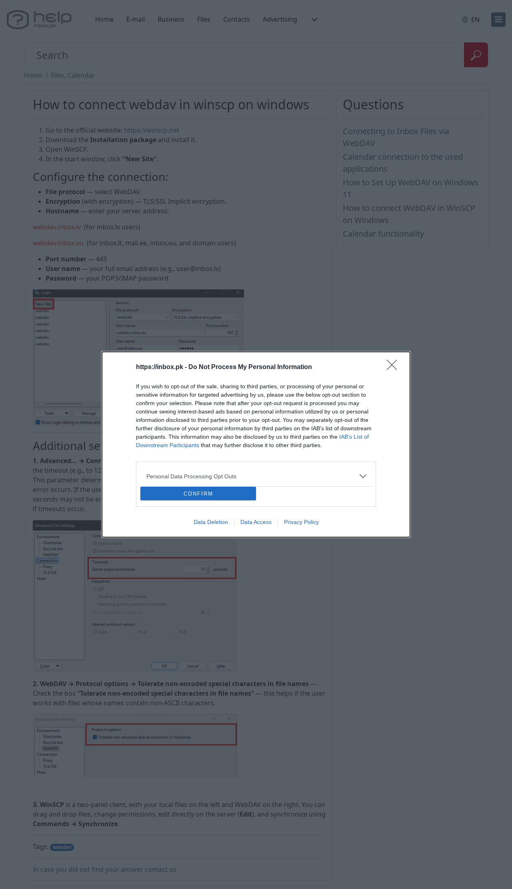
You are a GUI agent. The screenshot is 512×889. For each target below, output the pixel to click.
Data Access (256, 522)
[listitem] (256, 476)
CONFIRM (198, 494)
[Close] (394, 367)
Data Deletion (211, 522)
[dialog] (256, 444)
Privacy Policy (301, 522)
